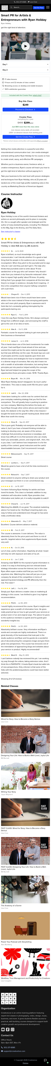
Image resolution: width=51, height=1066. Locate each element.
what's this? (37, 95)
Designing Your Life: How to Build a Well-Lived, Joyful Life (25, 755)
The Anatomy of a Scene (11, 905)
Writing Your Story (8, 791)
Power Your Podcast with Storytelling (16, 941)
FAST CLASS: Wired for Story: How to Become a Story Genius (23, 829)
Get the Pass (39, 7)
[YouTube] (3, 1029)
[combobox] (20, 7)
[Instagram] (12, 1029)
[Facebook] (8, 1029)
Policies (25, 1063)
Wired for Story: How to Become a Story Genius (20, 719)
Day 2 (5, 69)
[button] (45, 1060)
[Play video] (25, 46)
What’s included (42, 141)
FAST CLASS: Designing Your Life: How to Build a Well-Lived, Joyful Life (23, 868)
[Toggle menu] (47, 7)
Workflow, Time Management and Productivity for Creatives (25, 978)
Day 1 (5, 64)
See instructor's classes (10, 231)
